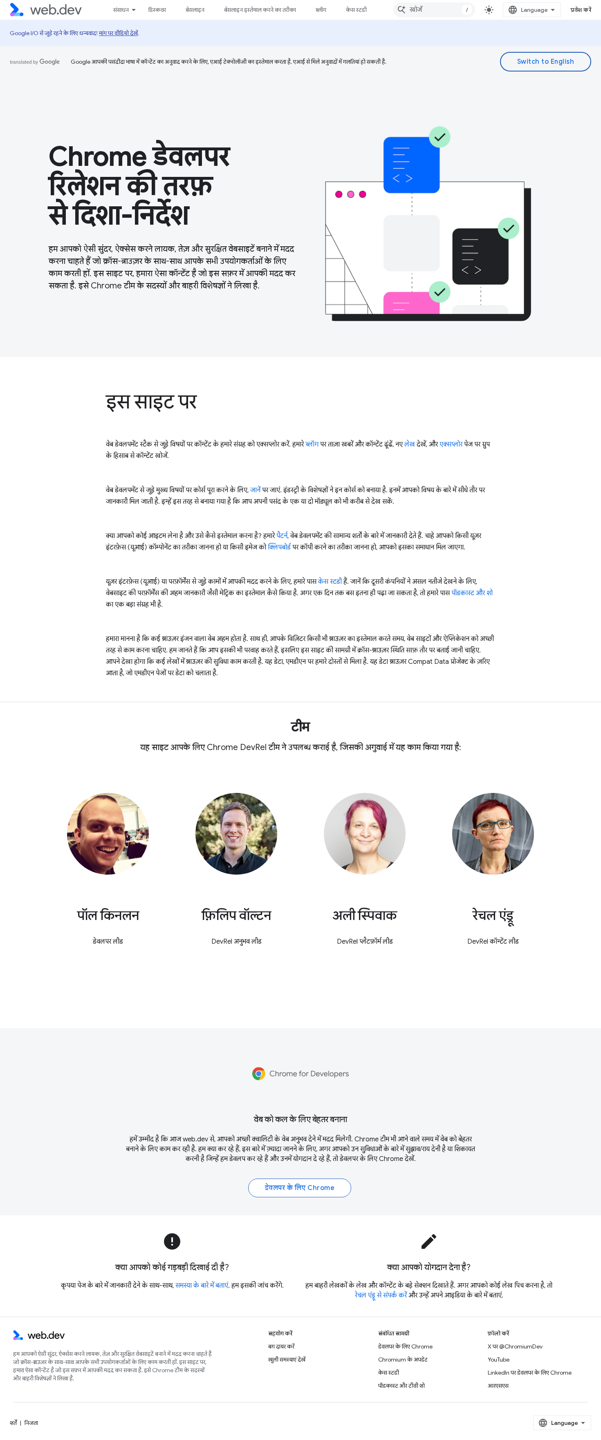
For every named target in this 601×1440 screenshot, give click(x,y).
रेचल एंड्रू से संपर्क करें (381, 1295)
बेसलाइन (195, 9)
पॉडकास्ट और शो (472, 593)
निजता (31, 1423)
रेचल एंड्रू (493, 915)
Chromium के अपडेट (403, 1359)
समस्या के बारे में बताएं (201, 1285)
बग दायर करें (281, 1346)
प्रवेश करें (581, 9)
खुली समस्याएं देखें (286, 1359)
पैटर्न (281, 536)
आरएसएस (498, 1385)
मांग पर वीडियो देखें (118, 33)
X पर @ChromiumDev (515, 1346)
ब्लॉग (321, 9)
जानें (255, 490)
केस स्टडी (356, 9)
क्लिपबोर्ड (279, 547)
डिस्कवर (157, 9)
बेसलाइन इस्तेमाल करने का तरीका (260, 9)
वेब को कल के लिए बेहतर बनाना (300, 1119)
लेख (409, 444)
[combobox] (434, 9)
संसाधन (121, 9)
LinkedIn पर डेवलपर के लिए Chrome (530, 1372)
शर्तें (13, 1423)
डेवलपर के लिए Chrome (371, 1159)
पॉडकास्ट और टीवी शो (401, 1385)
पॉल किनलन (108, 915)
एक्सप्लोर (451, 444)
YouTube (498, 1359)
